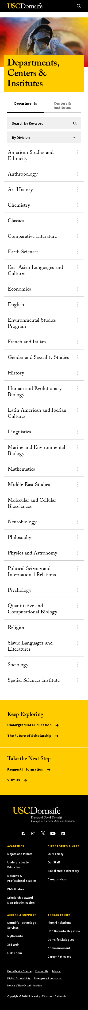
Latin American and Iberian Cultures (37, 413)
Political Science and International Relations (32, 572)
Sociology (18, 665)
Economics (19, 289)
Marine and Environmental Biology (36, 451)
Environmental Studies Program (32, 323)
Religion (17, 628)
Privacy (56, 971)
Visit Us (14, 779)
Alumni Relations (59, 923)
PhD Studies (15, 889)
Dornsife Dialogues (61, 940)
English (16, 305)
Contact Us (41, 971)
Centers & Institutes (62, 105)
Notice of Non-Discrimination (24, 985)
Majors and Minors (19, 854)
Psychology (19, 591)
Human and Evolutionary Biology (35, 392)
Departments (25, 103)
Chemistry (19, 205)
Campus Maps (57, 879)
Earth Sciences (23, 252)
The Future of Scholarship (29, 735)
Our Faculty (55, 854)
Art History (20, 190)
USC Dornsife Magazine (64, 931)
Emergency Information (48, 978)
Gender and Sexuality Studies (38, 358)
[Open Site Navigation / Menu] (69, 5)
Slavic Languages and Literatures (30, 646)
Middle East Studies (29, 485)
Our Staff (54, 862)
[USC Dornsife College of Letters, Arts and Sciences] (24, 7)
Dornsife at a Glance (19, 971)
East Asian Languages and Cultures (35, 271)
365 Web (13, 945)
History (16, 373)
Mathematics (21, 469)
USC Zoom (14, 953)
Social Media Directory (63, 871)
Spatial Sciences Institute (34, 681)
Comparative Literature (32, 237)
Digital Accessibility (19, 978)
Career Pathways (59, 957)
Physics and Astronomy (32, 553)
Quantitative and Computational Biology (32, 609)
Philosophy (19, 538)
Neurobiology (22, 522)
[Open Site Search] (78, 5)
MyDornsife (15, 936)
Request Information (25, 769)
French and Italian (27, 342)
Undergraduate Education (29, 725)
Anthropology (23, 174)
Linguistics (19, 432)
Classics (16, 221)
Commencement (59, 948)
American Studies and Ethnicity (31, 156)
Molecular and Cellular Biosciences (32, 504)
